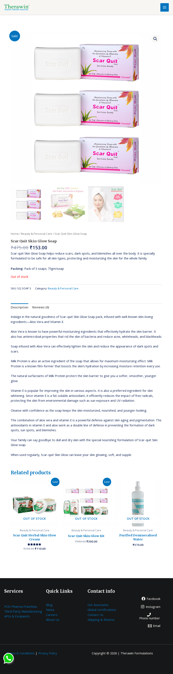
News (50, 610)
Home (15, 234)
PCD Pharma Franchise (20, 606)
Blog (49, 605)
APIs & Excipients (17, 616)
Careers (52, 615)
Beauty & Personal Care (36, 234)
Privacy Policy (47, 653)
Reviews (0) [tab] (40, 307)
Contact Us (95, 615)
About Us (52, 619)
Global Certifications (102, 610)
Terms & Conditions (20, 653)
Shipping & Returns (101, 619)
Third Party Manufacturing (23, 611)
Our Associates (98, 605)
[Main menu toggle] (164, 7)
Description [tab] (19, 307)
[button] (155, 39)
